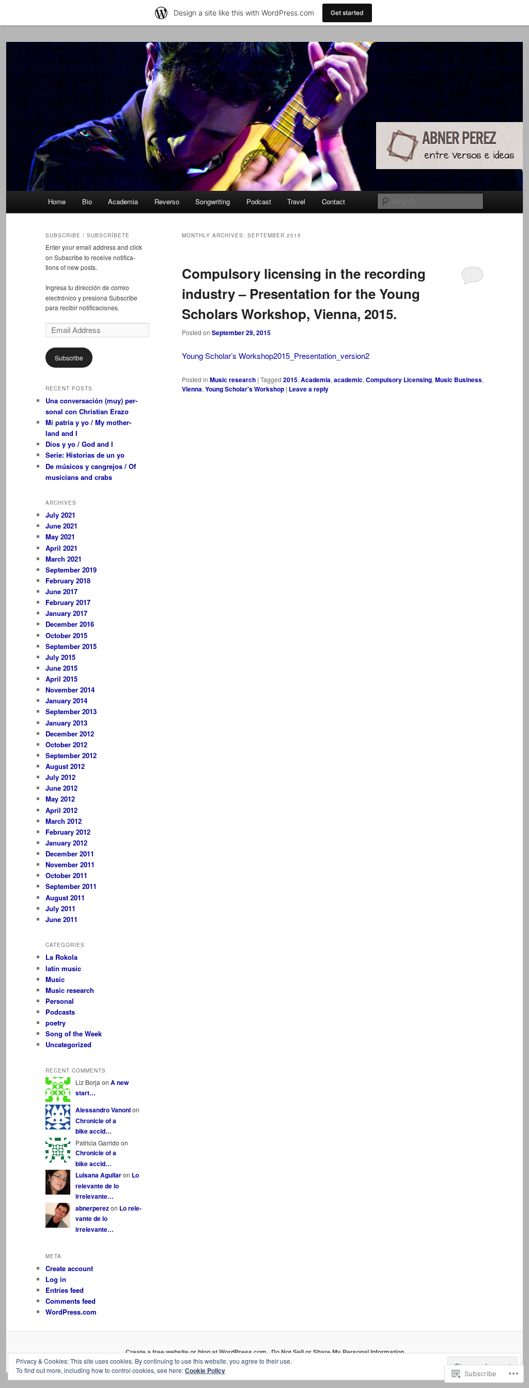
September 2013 (71, 711)
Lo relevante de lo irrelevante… (107, 1185)
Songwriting (212, 201)
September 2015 (71, 646)
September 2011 (71, 886)
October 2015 (66, 635)
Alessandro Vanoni (103, 1109)
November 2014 (70, 690)
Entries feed (64, 1290)
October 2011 (66, 875)
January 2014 (66, 700)
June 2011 (61, 919)
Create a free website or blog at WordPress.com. (197, 1351)
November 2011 (70, 864)
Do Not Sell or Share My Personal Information (337, 1351)
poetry (55, 1023)
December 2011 (69, 853)
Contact (333, 201)
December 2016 (69, 624)
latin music (63, 968)
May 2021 (60, 536)
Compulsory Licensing (399, 379)
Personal (59, 1001)
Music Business (458, 379)
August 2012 (65, 766)
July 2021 (60, 515)
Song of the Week (73, 1033)
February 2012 (67, 832)
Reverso (166, 201)
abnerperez (92, 1208)
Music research (233, 379)
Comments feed (70, 1301)
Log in (55, 1279)
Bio (87, 201)
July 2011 (60, 908)
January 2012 (66, 843)
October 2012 (66, 744)
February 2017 (67, 602)
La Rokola (61, 957)
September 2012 (71, 755)
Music (55, 979)
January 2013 (66, 723)
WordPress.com (71, 1312)
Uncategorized (68, 1044)
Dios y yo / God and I (79, 444)
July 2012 (60, 777)
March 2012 (63, 821)
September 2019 (71, 570)
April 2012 (61, 810)
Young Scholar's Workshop (244, 389)
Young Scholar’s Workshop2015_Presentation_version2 (275, 355)
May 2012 (60, 799)
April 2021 (61, 548)
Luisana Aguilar (98, 1175)
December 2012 (69, 733)
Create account (69, 1268)
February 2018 (67, 580)
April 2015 (61, 679)
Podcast (258, 201)
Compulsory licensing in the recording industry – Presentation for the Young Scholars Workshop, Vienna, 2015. (304, 293)
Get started (347, 13)
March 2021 (63, 559)
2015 (290, 379)
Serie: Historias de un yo (85, 455)
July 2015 (60, 657)
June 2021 (61, 526)
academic (348, 379)
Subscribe (69, 357)
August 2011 (65, 897)
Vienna (192, 389)
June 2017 (61, 591)
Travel (296, 201)
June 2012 (61, 788)
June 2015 (61, 668)
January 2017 (66, 613)
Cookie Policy (205, 1370)
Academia (123, 201)
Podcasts (60, 1012)
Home (57, 201)
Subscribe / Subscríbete (87, 235)
